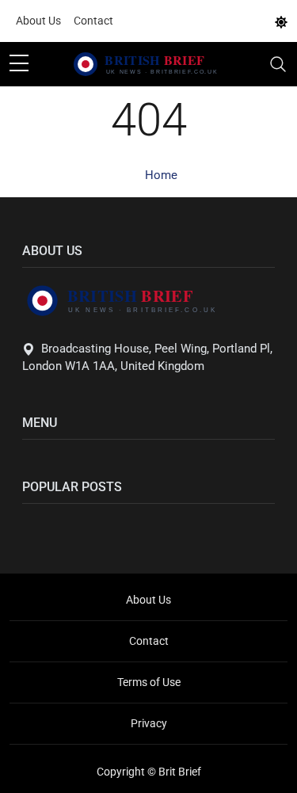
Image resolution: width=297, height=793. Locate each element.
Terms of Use (149, 682)
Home (161, 175)
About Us (38, 20)
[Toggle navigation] (277, 64)
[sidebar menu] (19, 64)
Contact (93, 20)
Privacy (149, 723)
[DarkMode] (281, 21)
